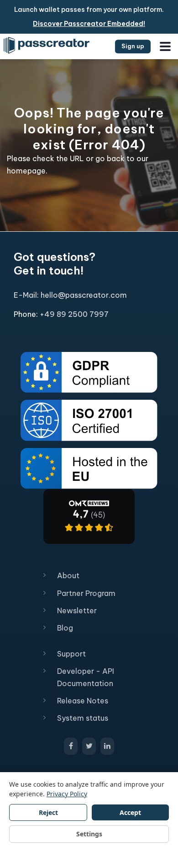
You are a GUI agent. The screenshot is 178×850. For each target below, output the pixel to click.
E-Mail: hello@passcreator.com (70, 295)
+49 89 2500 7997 (74, 314)
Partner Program (86, 593)
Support (71, 653)
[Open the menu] (165, 46)
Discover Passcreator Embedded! (89, 24)
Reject (48, 812)
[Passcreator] (89, 515)
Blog (65, 627)
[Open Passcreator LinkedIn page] (107, 746)
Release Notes (82, 700)
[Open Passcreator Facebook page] (71, 746)
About (68, 575)
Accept (130, 812)
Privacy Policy (67, 793)
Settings (89, 834)
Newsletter (77, 610)
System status (82, 718)
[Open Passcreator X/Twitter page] (89, 746)
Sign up (132, 46)
